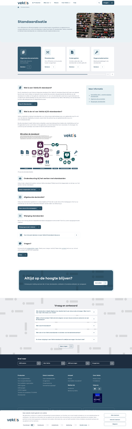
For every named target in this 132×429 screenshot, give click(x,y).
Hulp (74, 2)
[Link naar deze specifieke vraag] (61, 235)
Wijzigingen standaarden (98, 101)
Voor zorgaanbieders (24, 378)
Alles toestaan (115, 415)
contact (64, 248)
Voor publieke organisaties (25, 383)
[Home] (18, 7)
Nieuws (56, 2)
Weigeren (115, 424)
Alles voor (46, 2)
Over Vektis (65, 2)
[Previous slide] (108, 74)
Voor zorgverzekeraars (24, 381)
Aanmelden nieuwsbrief (74, 381)
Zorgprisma (46, 381)
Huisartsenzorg (47, 383)
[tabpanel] (66, 328)
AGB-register (21, 385)
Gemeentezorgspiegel (49, 385)
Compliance (96, 381)
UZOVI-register (22, 390)
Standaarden (21, 395)
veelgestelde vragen (32, 248)
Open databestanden (49, 378)
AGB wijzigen (21, 388)
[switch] (47, 425)
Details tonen (83, 425)
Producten (37, 2)
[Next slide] (112, 74)
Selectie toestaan (115, 419)
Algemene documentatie (98, 99)
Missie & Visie (97, 378)
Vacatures (71, 388)
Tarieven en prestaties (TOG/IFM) (27, 392)
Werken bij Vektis (73, 390)
